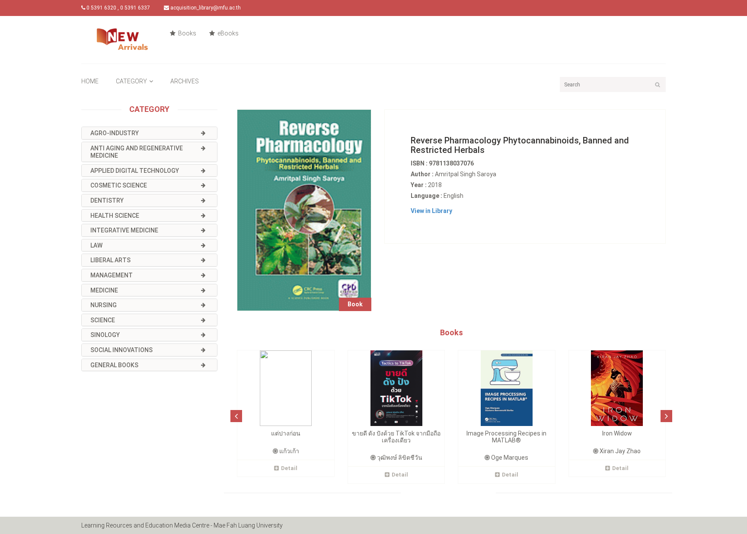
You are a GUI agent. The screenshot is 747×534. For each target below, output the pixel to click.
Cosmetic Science (118, 185)
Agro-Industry (114, 133)
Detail (289, 468)
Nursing (103, 305)
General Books (114, 365)
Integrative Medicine (124, 230)
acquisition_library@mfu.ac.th (205, 8)
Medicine (104, 290)
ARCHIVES (184, 81)
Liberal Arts (110, 260)
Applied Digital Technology (134, 170)
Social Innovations (121, 349)
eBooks (227, 33)
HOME (90, 81)
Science (102, 320)
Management (111, 275)
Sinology (105, 334)
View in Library (431, 210)
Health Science (114, 215)
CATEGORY (131, 81)
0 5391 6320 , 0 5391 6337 (117, 8)
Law (96, 245)
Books (186, 33)
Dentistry (107, 200)
